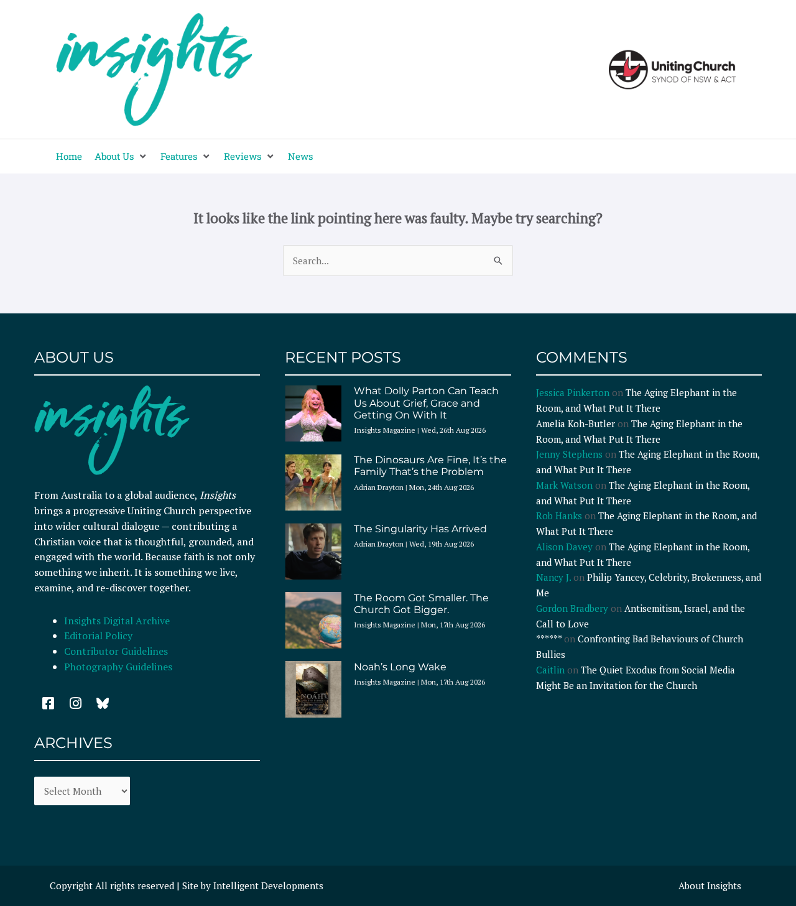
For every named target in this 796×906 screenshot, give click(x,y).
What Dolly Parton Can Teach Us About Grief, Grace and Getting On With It (426, 402)
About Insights (709, 885)
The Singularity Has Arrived (420, 529)
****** (549, 638)
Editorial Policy (99, 635)
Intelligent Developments (268, 885)
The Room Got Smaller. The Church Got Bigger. (421, 604)
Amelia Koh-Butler (575, 423)
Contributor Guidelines (116, 651)
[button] (121, 156)
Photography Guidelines (118, 666)
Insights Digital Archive (117, 620)
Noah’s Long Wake (400, 667)
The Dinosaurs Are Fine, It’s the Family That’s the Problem (430, 466)
